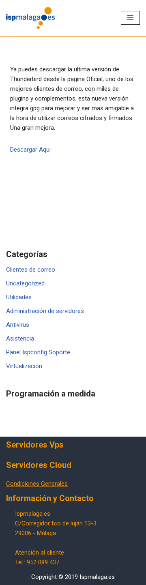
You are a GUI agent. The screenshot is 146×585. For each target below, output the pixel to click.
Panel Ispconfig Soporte (38, 352)
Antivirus (17, 324)
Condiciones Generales (37, 483)
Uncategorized (25, 283)
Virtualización (24, 366)
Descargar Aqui (30, 149)
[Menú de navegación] (130, 18)
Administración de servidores (45, 311)
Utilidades (19, 297)
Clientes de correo (30, 269)
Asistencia (20, 338)
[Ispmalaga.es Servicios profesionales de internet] (30, 18)
